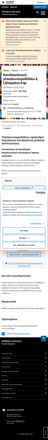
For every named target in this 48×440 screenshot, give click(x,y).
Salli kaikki (24, 231)
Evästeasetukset (7, 397)
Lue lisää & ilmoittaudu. (15, 61)
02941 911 (20, 421)
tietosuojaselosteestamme (32, 215)
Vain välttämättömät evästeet (24, 245)
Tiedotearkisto (6, 358)
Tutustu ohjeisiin (13, 44)
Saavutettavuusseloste (9, 393)
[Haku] (38, 12)
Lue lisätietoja (35, 223)
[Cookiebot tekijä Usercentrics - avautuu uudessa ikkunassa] (35, 193)
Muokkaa (22, 238)
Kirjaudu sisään (40, 7)
